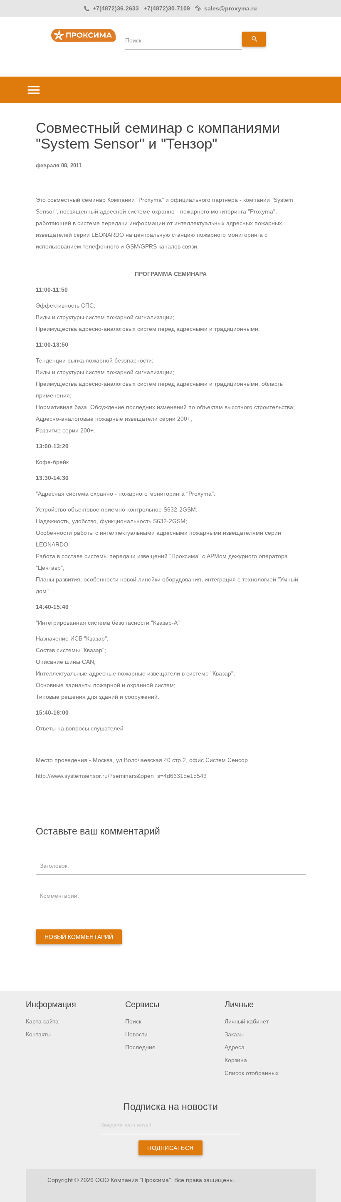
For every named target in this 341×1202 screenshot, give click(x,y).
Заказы (234, 1034)
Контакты (38, 1034)
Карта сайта (42, 1021)
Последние (140, 1047)
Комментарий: (59, 895)
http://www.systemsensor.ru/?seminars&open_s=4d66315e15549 (121, 775)
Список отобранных (252, 1073)
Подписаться (170, 1148)
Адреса (235, 1047)
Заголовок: (54, 865)
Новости (136, 1034)
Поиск (133, 40)
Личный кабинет (247, 1021)
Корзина (236, 1060)
